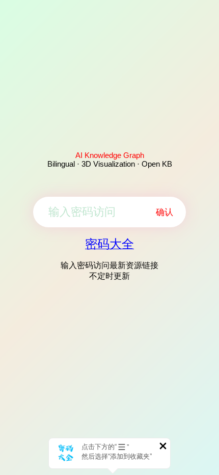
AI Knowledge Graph (109, 155)
